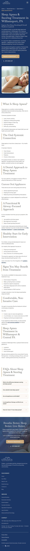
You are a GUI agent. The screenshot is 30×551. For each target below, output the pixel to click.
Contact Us (4, 486)
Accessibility (4, 540)
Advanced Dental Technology (8, 512)
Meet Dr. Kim (4, 481)
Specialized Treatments (7, 507)
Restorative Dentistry (6, 499)
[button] (27, 2)
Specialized (20, 8)
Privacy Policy (4, 534)
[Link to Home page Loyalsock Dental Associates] (7, 2)
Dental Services (11, 8)
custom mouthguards (18, 229)
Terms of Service (5, 537)
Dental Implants (5, 502)
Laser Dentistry (5, 510)
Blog (2, 489)
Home (3, 8)
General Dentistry (5, 497)
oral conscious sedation (13, 322)
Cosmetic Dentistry (6, 505)
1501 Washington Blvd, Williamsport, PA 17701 (11, 520)
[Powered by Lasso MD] (6, 545)
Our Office (4, 479)
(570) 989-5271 (5, 523)
